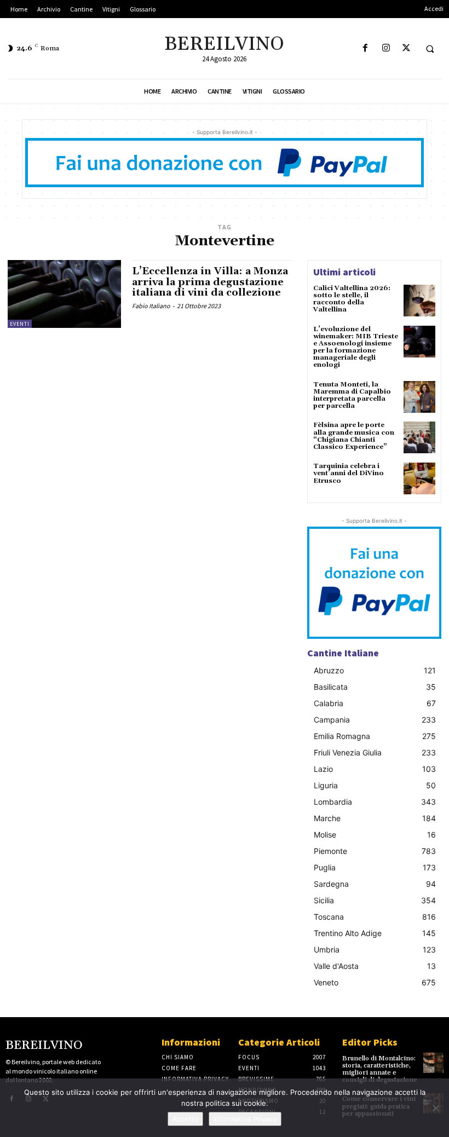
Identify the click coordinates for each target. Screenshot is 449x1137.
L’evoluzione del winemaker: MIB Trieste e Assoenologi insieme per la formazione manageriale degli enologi (355, 347)
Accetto (185, 1119)
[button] (430, 48)
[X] (406, 48)
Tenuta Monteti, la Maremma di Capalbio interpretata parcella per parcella (352, 395)
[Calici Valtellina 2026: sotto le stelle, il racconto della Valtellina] (419, 300)
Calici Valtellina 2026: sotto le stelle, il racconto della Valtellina (351, 299)
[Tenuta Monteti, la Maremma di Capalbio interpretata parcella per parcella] (419, 397)
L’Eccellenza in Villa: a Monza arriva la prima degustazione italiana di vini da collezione (210, 282)
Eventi (20, 323)
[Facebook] (365, 48)
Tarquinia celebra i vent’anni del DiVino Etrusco (348, 473)
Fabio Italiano (151, 306)
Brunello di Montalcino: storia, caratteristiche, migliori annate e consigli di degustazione (379, 1069)
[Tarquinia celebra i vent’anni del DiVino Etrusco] (419, 478)
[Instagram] (385, 48)
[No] (435, 1108)
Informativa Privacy (245, 1119)
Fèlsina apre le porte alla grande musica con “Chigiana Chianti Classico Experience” (353, 436)
